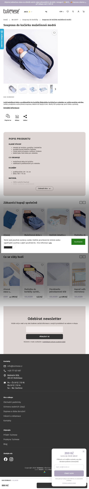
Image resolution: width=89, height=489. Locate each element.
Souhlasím (78, 242)
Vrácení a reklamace (12, 416)
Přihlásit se (45, 337)
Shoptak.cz (51, 469)
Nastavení (8, 247)
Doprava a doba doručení (14, 411)
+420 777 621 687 (14, 371)
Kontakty (7, 421)
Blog (5, 444)
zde (50, 243)
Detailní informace (11, 108)
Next (85, 202)
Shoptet (41, 469)
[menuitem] (29, 11)
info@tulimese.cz (14, 366)
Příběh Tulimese (10, 435)
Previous (81, 202)
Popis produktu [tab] (19, 138)
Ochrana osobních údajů (14, 407)
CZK (60, 11)
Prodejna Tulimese (11, 439)
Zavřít (77, 124)
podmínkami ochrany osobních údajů (54, 342)
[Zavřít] (83, 451)
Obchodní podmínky (12, 402)
